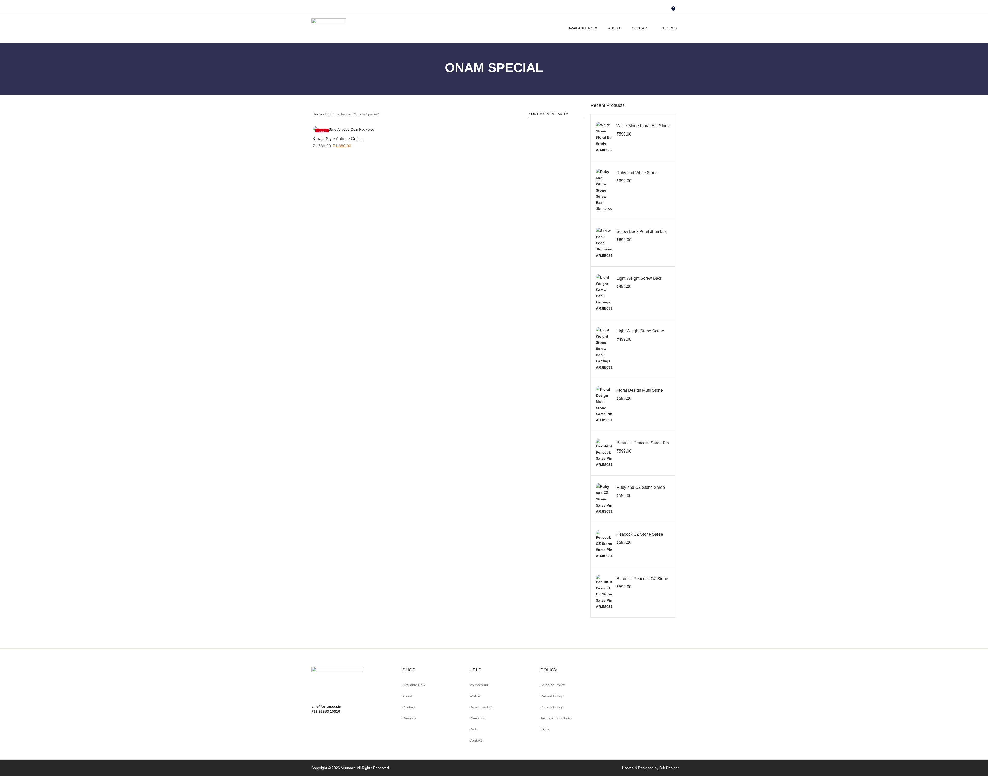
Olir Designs (669, 768)
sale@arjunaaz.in (326, 706)
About (614, 28)
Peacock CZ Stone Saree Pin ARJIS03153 (639, 537)
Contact (640, 28)
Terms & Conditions (556, 718)
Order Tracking (481, 707)
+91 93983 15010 (325, 711)
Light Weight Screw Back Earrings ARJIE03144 (639, 281)
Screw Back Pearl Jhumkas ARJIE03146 (641, 234)
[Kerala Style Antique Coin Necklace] (343, 129)
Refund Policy (551, 696)
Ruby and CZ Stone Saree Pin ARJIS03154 (640, 490)
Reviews (668, 28)
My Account (478, 685)
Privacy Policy (551, 707)
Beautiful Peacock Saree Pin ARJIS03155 (642, 446)
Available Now (583, 28)
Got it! (963, 9)
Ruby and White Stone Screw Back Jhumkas (637, 175)
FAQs (544, 729)
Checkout (477, 718)
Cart (472, 729)
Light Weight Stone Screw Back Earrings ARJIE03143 (641, 334)
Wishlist (475, 696)
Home (317, 114)
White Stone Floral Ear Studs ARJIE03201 (642, 129)
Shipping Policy (552, 685)
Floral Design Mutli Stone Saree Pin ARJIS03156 (639, 393)
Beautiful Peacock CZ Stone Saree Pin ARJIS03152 (642, 581)
